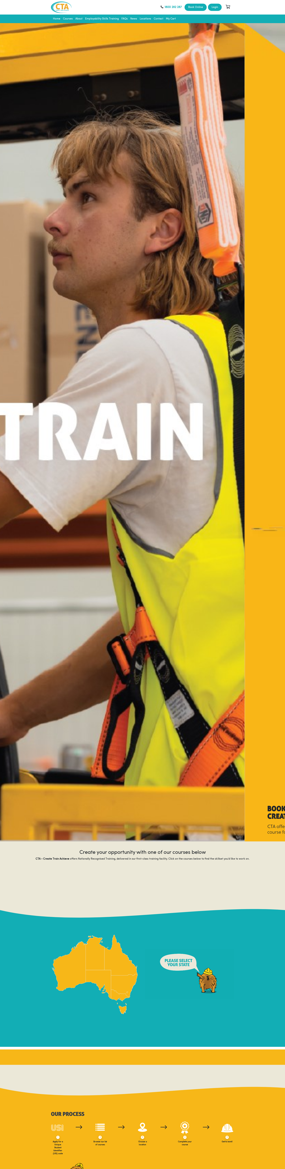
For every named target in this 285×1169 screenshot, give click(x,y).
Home (56, 19)
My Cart (171, 19)
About (78, 19)
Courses (68, 19)
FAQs (124, 19)
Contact (158, 19)
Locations (145, 19)
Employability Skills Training (102, 19)
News (133, 19)
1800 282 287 (173, 7)
